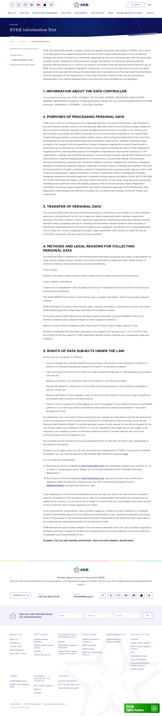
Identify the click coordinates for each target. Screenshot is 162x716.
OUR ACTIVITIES (97, 13)
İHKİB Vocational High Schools (92, 653)
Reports (37, 689)
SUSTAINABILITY (81, 13)
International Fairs (138, 656)
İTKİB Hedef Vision (18, 681)
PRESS (110, 13)
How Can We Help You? (68, 684)
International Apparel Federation (67, 646)
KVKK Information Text (32, 704)
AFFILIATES (24, 13)
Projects (134, 639)
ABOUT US (12, 13)
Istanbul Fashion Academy (41, 640)
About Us (14, 639)
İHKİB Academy (89, 645)
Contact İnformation (67, 681)
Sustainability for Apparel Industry (113, 640)
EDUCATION (66, 13)
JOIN (147, 616)
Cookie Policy (15, 704)
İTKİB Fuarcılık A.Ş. (42, 655)
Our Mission (15, 643)
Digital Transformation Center (44, 646)
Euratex (61, 642)
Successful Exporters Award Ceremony (139, 664)
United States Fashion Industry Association (68, 652)
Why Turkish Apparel (43, 686)
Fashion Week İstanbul (140, 643)
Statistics (38, 693)
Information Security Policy (54, 704)
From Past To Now (18, 654)
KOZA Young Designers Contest (140, 647)
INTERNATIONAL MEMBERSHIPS (45, 13)
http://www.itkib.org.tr (92, 466)
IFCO (132, 652)
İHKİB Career (88, 649)
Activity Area (16, 646)
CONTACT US (19, 595)
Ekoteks (37, 651)
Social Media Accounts (68, 688)
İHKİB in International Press (19, 685)
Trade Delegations (138, 659)
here (125, 454)
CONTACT (150, 13)
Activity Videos (137, 669)
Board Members (17, 650)
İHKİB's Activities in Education (90, 640)
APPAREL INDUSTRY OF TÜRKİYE (129, 13)
